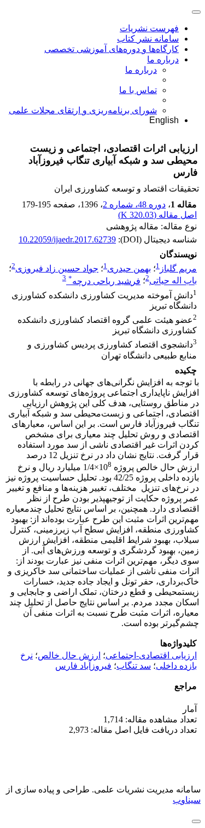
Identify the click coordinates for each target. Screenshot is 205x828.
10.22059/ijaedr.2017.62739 (67, 239)
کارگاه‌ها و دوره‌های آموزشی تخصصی (111, 49)
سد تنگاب (133, 665)
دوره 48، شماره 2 (134, 204)
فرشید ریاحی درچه (104, 281)
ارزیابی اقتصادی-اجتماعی (151, 655)
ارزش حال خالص (69, 655)
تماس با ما (138, 90)
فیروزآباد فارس (83, 665)
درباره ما (163, 59)
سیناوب (187, 799)
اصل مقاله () (157, 214)
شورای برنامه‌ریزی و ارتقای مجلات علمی (83, 110)
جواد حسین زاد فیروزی (56, 268)
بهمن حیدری (129, 268)
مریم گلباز (178, 268)
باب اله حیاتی (173, 281)
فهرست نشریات (149, 28)
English (164, 120)
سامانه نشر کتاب (148, 38)
